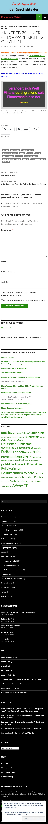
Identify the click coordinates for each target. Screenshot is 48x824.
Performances (22, 27)
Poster (25, 159)
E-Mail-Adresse (8, 272)
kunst (30, 153)
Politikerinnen (11, 468)
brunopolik (16, 46)
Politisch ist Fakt (7, 619)
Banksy (3, 437)
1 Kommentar (27, 46)
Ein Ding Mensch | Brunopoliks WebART (16, 715)
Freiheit (7, 452)
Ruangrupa (9, 478)
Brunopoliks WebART (12, 16)
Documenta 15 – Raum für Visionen (16, 684)
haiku (22, 153)
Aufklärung (36, 433)
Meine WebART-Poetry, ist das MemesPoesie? (18, 612)
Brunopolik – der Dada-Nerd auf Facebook (21, 338)
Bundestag (15, 150)
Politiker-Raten (31, 156)
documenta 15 (26, 447)
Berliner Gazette (12, 437)
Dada (20, 440)
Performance (8, 156)
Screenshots (5, 482)
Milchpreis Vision (9, 173)
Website (4, 282)
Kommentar (7, 230)
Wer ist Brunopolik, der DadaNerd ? (15, 692)
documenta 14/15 (8, 27)
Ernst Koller (37, 448)
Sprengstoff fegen (9, 548)
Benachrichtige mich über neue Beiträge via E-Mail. (24, 300)
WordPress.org (7, 777)
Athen (25, 433)
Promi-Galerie (7, 534)
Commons (42, 437)
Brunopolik (20, 437)
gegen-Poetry (6, 666)
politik (19, 156)
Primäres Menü (45, 17)
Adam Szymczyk (16, 433)
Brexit (5, 150)
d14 (16, 440)
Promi (3, 478)
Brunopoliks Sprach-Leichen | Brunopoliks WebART (21, 722)
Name (3, 261)
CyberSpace (7, 440)
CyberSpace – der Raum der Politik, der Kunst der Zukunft (23, 182)
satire (16, 477)
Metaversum (36, 457)
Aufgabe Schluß (7, 632)
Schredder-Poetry (38, 159)
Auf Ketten (5, 639)
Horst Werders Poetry (9, 543)
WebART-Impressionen (12, 570)
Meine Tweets (6, 328)
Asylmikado (36, 728)
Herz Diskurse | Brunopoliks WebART (15, 728)
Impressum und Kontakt (10, 688)
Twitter (38, 481)
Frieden (18, 452)
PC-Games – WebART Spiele (23, 733)
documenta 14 (28, 150)
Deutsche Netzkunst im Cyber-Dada (24, 711)
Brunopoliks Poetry (8, 517)
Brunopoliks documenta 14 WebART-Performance (21, 679)
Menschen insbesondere (10, 626)
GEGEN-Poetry (8, 525)
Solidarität (18, 481)
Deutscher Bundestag (16, 444)
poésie (6, 433)
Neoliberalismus (6, 460)
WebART (6, 162)
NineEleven (15, 460)
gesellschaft (28, 452)
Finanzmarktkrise (10, 153)
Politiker (17, 464)
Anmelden (5, 763)
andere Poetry (7, 521)
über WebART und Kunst (12, 579)
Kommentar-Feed (8, 772)
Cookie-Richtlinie (22, 814)
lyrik (38, 153)
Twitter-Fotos (7, 486)
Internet (5, 456)
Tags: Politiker (30, 482)
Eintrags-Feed (6, 768)
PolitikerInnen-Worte (11, 159)
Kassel (12, 456)
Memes (4, 552)
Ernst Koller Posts (10, 565)
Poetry (36, 460)
